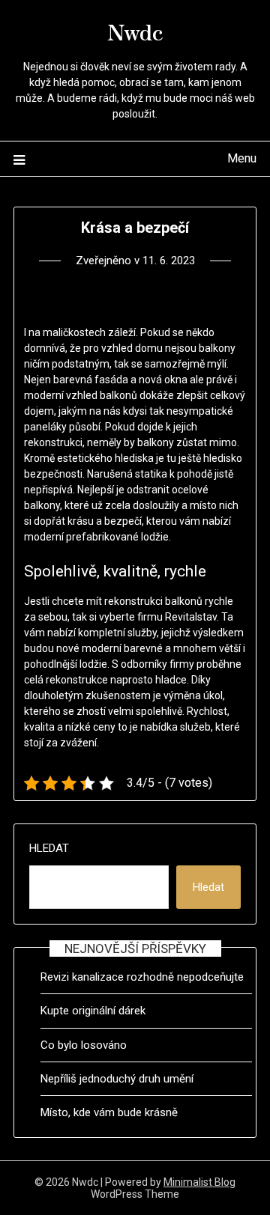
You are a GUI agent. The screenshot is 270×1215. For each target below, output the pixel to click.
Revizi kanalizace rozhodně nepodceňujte (142, 977)
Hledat (49, 848)
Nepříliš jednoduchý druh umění (117, 1078)
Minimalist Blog (200, 1182)
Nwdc (135, 30)
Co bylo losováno (83, 1045)
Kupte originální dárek (93, 1010)
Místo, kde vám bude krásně (109, 1112)
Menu (241, 158)
